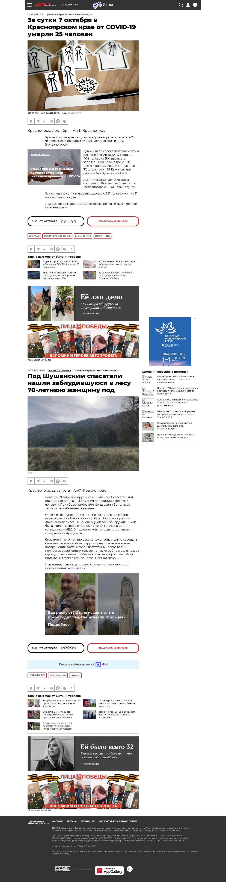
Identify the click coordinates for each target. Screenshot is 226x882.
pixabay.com (74, 112)
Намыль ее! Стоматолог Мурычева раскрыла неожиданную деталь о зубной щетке (176, 414)
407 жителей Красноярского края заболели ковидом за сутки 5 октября (117, 264)
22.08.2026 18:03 (36, 370)
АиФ (30, 472)
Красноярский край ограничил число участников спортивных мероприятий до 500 (60, 275)
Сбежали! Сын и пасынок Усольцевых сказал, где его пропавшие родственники (58, 714)
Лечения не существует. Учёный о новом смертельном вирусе (175, 436)
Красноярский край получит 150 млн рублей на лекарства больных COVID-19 (116, 275)
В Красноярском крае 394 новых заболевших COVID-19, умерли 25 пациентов (61, 264)
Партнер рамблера (82, 869)
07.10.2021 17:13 (35, 14)
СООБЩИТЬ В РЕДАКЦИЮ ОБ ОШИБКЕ (118, 821)
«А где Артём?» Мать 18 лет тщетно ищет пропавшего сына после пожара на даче (176, 379)
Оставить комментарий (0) (113, 221)
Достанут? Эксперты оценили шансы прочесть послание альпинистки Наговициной (177, 391)
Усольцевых (76, 568)
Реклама (72, 821)
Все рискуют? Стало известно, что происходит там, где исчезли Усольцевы (87, 614)
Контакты (57, 821)
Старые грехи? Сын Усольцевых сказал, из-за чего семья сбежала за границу (117, 703)
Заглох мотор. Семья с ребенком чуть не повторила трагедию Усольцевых (117, 714)
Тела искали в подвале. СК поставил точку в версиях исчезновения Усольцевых (57, 726)
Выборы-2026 (88, 821)
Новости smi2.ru (39, 359)
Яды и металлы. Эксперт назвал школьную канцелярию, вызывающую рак (174, 426)
